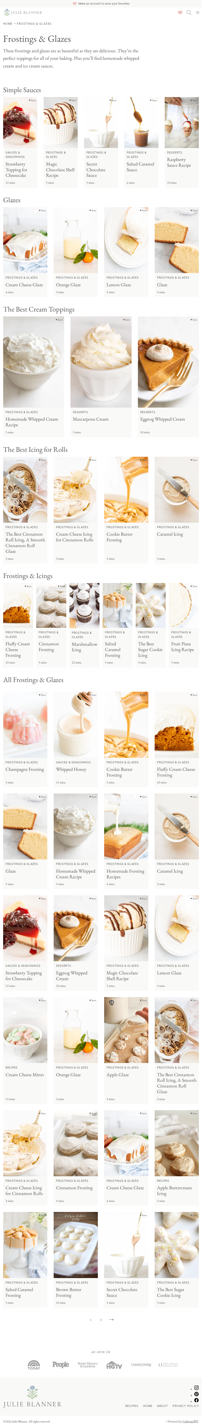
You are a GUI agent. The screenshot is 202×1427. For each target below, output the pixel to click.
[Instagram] (196, 1389)
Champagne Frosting (25, 769)
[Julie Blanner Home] (22, 12)
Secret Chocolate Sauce (95, 169)
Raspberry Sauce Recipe (179, 162)
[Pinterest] (196, 1395)
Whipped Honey (71, 769)
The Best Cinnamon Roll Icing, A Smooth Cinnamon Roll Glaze (25, 542)
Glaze (162, 285)
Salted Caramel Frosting (113, 649)
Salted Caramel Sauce (140, 167)
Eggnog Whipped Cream (162, 419)
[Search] (189, 12)
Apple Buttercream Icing (174, 1190)
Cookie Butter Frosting (120, 537)
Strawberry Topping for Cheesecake (16, 169)
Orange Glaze (68, 285)
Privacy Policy (186, 1405)
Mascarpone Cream (91, 419)
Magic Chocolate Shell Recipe (60, 169)
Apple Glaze (118, 1074)
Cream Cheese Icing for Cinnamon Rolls (74, 537)
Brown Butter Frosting (68, 1292)
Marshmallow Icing (84, 647)
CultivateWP (190, 1421)
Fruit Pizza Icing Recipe (182, 646)
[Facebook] (196, 1401)
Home (7, 23)
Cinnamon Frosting (49, 646)
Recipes (131, 1405)
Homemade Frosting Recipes (125, 874)
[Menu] (197, 12)
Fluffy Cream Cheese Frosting (18, 649)
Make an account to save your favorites (103, 3)
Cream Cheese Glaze (24, 285)
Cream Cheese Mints (25, 1074)
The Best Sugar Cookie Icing (150, 649)
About (162, 1405)
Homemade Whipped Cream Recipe (32, 422)
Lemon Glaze (119, 285)
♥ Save (32, 100)
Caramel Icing (170, 534)
